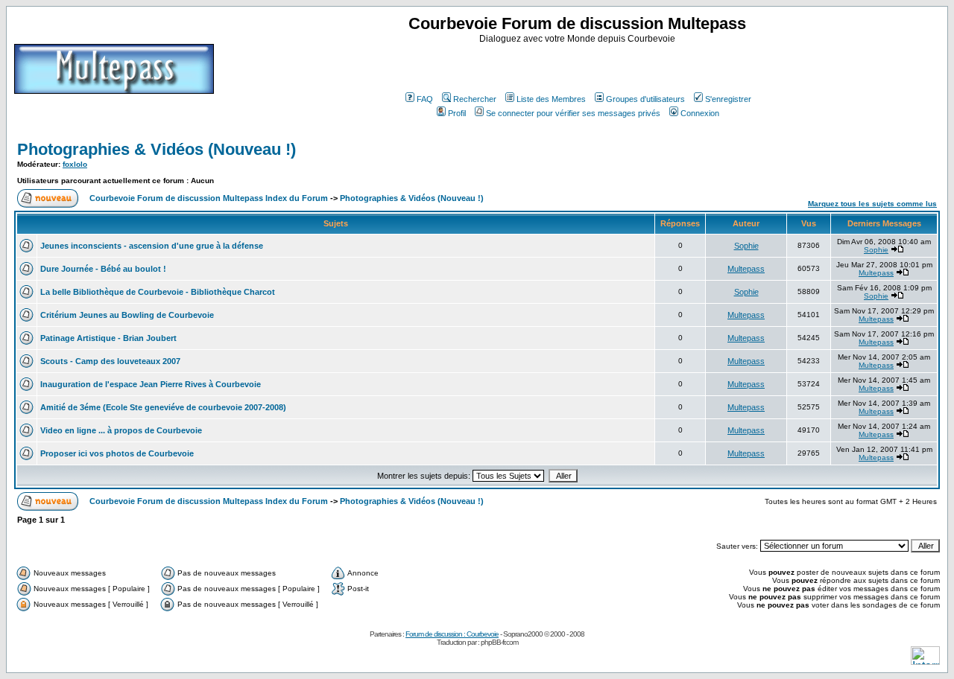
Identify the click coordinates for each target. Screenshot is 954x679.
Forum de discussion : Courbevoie (452, 634)
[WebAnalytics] (925, 660)
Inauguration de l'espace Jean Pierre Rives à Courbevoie (150, 384)
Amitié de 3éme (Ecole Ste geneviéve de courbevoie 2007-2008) (163, 407)
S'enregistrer (728, 99)
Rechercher (474, 99)
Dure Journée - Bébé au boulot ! (103, 268)
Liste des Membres (551, 99)
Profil (457, 113)
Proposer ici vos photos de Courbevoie (117, 453)
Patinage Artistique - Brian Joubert (108, 338)
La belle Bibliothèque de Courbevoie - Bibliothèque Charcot (157, 291)
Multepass (746, 268)
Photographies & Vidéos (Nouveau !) (156, 149)
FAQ (425, 99)
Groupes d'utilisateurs (645, 99)
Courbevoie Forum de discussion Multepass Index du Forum (208, 198)
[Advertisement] (579, 66)
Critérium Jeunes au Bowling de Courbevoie (127, 314)
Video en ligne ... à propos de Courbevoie (121, 430)
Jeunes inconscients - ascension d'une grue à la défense (151, 245)
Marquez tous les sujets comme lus (872, 204)
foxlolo (75, 164)
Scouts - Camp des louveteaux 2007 (110, 361)
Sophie (746, 245)
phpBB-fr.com (499, 642)
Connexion (699, 113)
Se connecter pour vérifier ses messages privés (573, 113)
